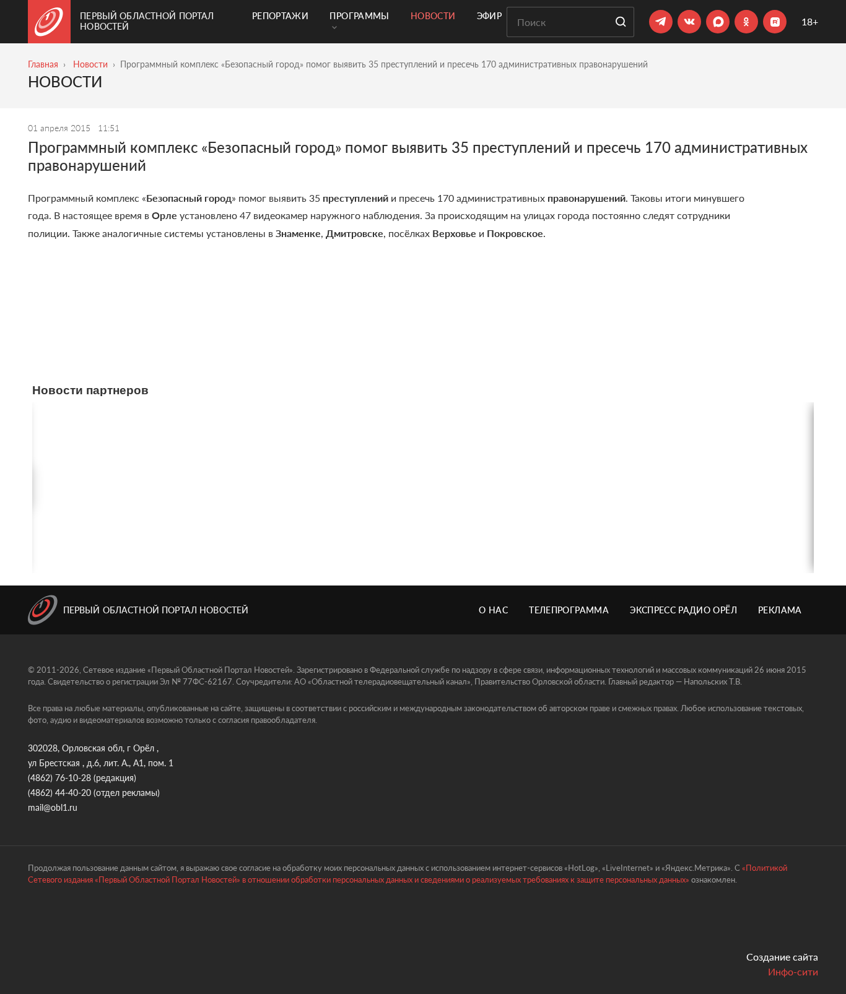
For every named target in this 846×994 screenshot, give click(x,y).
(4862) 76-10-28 (59, 777)
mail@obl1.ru (52, 807)
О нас (493, 610)
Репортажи (280, 16)
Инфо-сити (793, 971)
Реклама (779, 610)
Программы (359, 16)
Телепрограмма (569, 610)
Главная (43, 64)
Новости (433, 16)
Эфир (489, 16)
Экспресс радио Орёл (683, 610)
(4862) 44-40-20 (59, 792)
